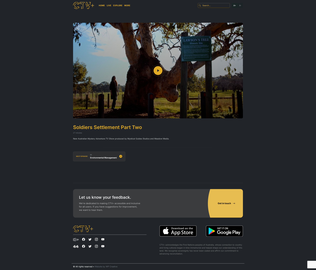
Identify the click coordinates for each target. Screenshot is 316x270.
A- (240, 5)
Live (109, 5)
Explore (117, 5)
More (127, 5)
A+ (234, 5)
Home (102, 5)
